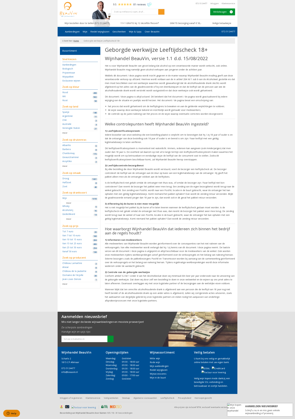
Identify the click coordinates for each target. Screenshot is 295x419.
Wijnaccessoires (158, 373)
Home (76, 41)
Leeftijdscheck (168, 398)
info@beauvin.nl (69, 372)
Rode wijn (155, 362)
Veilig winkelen (111, 398)
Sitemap (126, 398)
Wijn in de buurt (158, 377)
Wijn (85, 31)
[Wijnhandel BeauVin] (84, 9)
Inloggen (214, 3)
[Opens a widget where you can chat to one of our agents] (11, 413)
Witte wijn (155, 358)
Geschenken (119, 31)
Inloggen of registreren (71, 398)
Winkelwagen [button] (222, 11)
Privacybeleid (184, 398)
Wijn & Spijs (135, 31)
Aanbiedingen (72, 31)
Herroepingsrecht (203, 398)
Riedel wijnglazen (99, 31)
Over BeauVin (152, 31)
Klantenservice (228, 3)
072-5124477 (201, 3)
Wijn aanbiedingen (159, 366)
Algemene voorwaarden (145, 398)
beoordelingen (124, 413)
